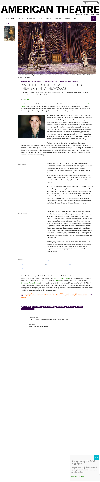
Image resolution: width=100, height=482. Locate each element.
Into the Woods (49, 306)
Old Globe (58, 280)
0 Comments (74, 81)
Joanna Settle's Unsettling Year (39, 325)
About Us (58, 18)
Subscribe (67, 18)
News (12, 18)
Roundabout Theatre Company (30, 283)
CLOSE (96, 457)
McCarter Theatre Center (61, 278)
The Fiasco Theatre (28, 309)
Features (20, 18)
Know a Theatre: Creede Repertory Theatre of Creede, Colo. (48, 318)
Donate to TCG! (78, 476)
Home (7, 18)
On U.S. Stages (31, 18)
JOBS (74, 18)
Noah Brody (60, 306)
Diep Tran (64, 81)
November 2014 (39, 81)
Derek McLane (37, 306)
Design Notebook (27, 81)
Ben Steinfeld (26, 306)
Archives (48, 18)
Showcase (79, 306)
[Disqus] (57, 358)
